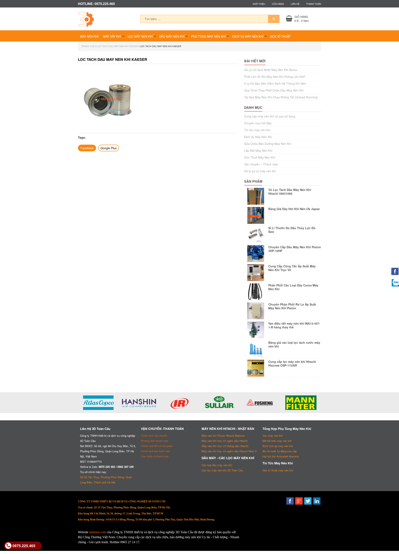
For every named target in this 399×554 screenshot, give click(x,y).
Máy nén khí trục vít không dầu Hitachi (225, 446)
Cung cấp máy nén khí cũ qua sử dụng (269, 116)
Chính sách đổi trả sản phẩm (157, 446)
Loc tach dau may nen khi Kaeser (117, 46)
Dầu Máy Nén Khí (172, 36)
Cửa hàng (278, 3)
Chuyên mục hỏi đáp (257, 123)
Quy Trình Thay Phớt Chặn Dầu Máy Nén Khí (274, 90)
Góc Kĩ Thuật (280, 36)
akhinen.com (97, 532)
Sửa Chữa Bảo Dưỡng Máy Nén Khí (267, 144)
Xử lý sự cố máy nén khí (260, 171)
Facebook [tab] (87, 148)
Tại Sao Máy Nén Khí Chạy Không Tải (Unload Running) (281, 97)
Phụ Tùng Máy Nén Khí (208, 36)
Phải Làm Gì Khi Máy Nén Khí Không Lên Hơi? (274, 77)
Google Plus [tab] (109, 148)
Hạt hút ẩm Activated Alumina (280, 456)
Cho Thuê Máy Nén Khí (259, 157)
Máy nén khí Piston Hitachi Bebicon (223, 436)
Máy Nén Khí (89, 36)
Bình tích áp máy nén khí (277, 446)
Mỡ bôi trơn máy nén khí (277, 441)
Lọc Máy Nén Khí (140, 36)
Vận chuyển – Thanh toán (261, 164)
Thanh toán (313, 3)
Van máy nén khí (272, 436)
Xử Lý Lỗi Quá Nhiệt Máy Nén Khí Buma (270, 70)
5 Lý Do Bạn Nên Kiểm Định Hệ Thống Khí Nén (275, 83)
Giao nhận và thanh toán (155, 456)
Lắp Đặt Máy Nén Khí (258, 150)
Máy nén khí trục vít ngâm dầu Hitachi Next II (229, 451)
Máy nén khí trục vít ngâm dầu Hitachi (225, 441)
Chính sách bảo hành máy (155, 451)
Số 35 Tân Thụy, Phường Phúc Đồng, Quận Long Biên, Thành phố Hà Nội (106, 479)
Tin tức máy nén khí (257, 130)
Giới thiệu (259, 3)
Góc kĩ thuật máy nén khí (277, 470)
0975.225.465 (23, 545)
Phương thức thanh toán (154, 440)
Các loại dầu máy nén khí (217, 465)
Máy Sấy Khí (112, 36)
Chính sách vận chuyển (154, 435)
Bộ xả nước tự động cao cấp (279, 451)
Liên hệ (295, 3)
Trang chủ (88, 46)
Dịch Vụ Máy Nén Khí (248, 36)
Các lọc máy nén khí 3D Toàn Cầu (222, 470)
